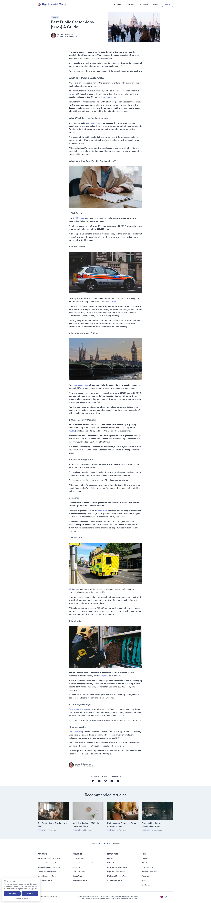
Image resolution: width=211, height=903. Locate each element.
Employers (130, 4)
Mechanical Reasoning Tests (49, 867)
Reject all (30, 893)
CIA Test (110, 863)
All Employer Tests (114, 880)
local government (80, 385)
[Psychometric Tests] (52, 4)
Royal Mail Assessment (116, 871)
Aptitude (117, 4)
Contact (145, 858)
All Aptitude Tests (45, 880)
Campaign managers (78, 709)
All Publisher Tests (80, 880)
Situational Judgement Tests (49, 858)
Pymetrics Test (78, 858)
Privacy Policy (147, 867)
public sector (110, 97)
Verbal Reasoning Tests (47, 876)
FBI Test (110, 858)
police (71, 94)
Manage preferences (21, 898)
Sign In (167, 4)
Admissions (146, 876)
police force (111, 301)
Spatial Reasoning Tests (47, 871)
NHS (71, 589)
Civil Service (78, 218)
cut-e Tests (77, 867)
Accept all (12, 893)
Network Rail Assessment (117, 867)
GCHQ (72, 431)
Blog (144, 880)
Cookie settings (148, 885)
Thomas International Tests (83, 863)
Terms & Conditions (149, 871)
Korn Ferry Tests (79, 871)
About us (145, 863)
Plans (155, 4)
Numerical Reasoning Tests (48, 863)
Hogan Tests (77, 876)
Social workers (75, 731)
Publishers (144, 4)
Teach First (102, 510)
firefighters (103, 675)
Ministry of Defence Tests (117, 876)
